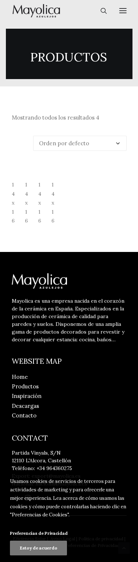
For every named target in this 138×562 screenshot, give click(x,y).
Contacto (24, 415)
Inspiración (27, 395)
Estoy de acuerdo (38, 548)
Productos (25, 386)
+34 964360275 (54, 468)
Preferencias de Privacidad (38, 533)
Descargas (25, 405)
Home (20, 376)
